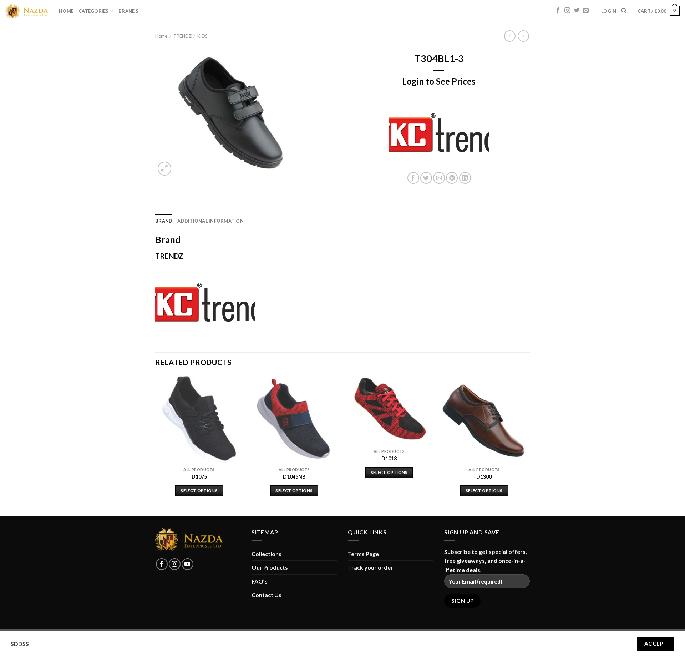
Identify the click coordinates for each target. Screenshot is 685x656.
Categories (93, 11)
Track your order (370, 567)
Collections (266, 553)
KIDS (202, 36)
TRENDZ (182, 36)
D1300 (484, 477)
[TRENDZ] (439, 133)
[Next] (527, 445)
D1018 (389, 458)
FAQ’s (260, 581)
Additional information (210, 221)
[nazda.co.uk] (26, 11)
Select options (199, 490)
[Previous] (155, 445)
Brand (163, 221)
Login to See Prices (439, 81)
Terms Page (363, 553)
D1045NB (294, 477)
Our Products (270, 567)
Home (66, 11)
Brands (128, 11)
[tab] (163, 221)
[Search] (623, 10)
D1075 (199, 477)
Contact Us (266, 594)
